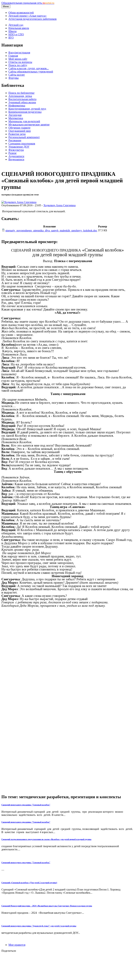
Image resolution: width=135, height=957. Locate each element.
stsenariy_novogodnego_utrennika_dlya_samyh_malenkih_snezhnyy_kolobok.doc (51, 230)
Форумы (13, 77)
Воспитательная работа (22, 99)
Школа (12, 31)
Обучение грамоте (19, 127)
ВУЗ (11, 37)
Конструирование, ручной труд (27, 108)
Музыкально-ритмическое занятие (29, 124)
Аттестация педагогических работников (32, 18)
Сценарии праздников (21, 143)
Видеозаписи (16, 159)
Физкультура (16, 149)
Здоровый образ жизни (22, 102)
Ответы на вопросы (20, 62)
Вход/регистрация (19, 52)
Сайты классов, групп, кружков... (28, 68)
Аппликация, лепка (20, 96)
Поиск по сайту (17, 65)
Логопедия (14, 115)
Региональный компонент (24, 137)
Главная (13, 55)
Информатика (16, 105)
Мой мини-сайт (17, 58)
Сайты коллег (16, 74)
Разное (12, 153)
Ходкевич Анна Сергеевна (59, 205)
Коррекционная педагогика (24, 111)
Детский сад (15, 24)
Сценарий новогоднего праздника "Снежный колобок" (25, 805)
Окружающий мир (19, 130)
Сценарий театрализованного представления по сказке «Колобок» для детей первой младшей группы (46, 839)
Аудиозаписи (16, 156)
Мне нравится (16, 944)
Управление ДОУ (18, 146)
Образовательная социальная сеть (27, 2)
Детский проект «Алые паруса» (27, 15)
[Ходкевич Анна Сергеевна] (18, 202)
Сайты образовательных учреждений (30, 71)
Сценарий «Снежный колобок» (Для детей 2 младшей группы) (29, 882)
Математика (15, 118)
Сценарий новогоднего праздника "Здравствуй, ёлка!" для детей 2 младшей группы (38, 926)
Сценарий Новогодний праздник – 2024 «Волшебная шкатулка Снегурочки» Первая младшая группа (46, 906)
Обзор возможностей (21, 12)
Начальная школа (18, 28)
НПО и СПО (16, 34)
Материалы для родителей (24, 121)
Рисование (14, 140)
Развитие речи (17, 134)
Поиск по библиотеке (21, 92)
